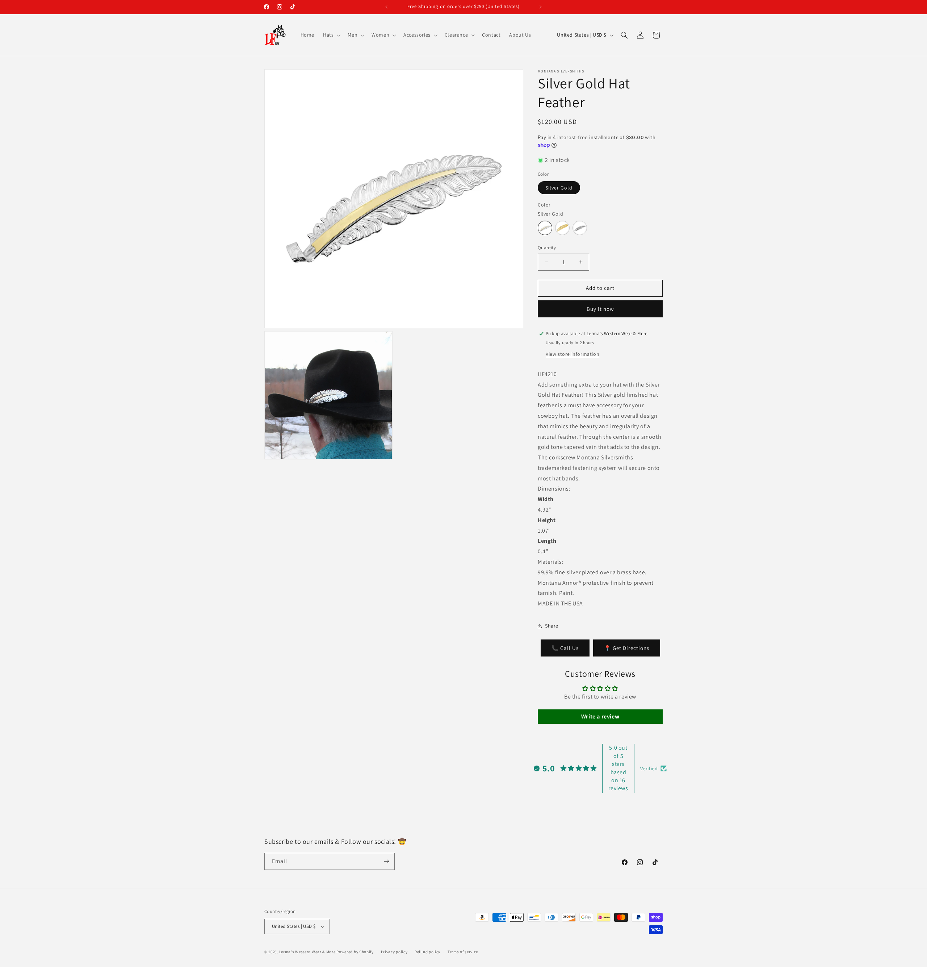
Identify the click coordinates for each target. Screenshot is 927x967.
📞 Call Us (565, 648)
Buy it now (600, 308)
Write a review (600, 716)
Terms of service (463, 951)
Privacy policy (394, 951)
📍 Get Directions (626, 648)
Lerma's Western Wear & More (307, 951)
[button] (331, 34)
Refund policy (427, 951)
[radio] (545, 228)
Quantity (547, 248)
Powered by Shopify (355, 951)
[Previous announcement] (386, 7)
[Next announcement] (541, 7)
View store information (572, 354)
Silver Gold (558, 187)
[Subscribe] (386, 861)
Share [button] (551, 625)
